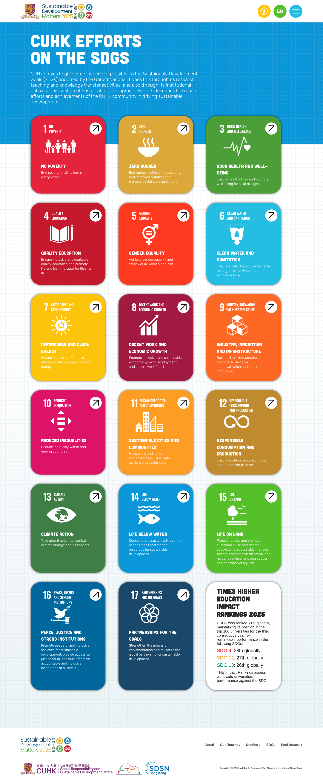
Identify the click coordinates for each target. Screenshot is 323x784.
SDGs (270, 745)
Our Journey (230, 745)
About (209, 745)
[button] (280, 11)
